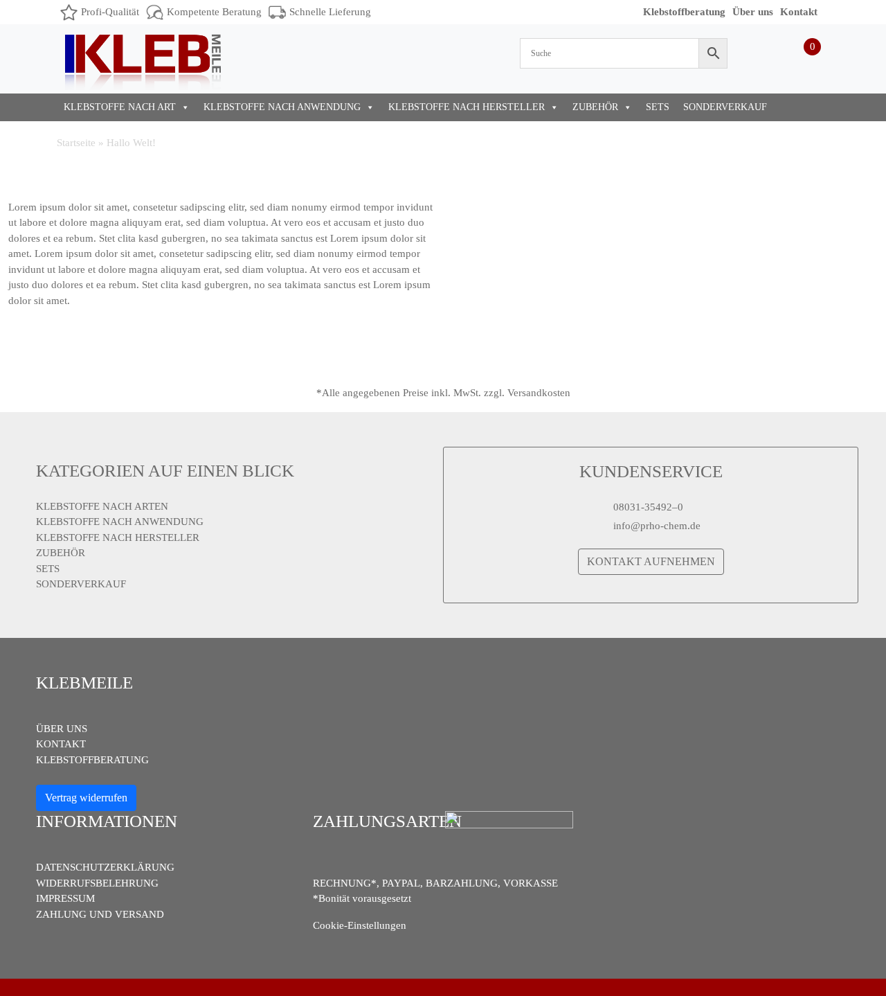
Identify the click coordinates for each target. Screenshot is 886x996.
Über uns (752, 11)
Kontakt (798, 11)
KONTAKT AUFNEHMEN (651, 561)
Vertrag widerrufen (86, 797)
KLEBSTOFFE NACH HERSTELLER (466, 107)
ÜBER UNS (61, 728)
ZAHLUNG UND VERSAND (100, 914)
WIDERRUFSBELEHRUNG (97, 883)
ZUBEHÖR (595, 107)
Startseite (76, 142)
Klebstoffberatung (684, 11)
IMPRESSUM (65, 898)
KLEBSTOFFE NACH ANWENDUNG (282, 107)
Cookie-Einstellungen (359, 925)
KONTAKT (61, 743)
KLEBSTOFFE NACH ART (120, 107)
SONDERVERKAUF (725, 107)
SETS (657, 107)
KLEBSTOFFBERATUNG (92, 759)
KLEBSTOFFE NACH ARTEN (102, 506)
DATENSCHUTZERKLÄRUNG (105, 867)
